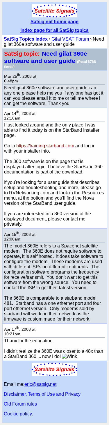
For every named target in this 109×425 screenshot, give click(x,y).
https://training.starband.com (45, 145)
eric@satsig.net (40, 384)
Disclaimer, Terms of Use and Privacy (42, 394)
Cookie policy (18, 413)
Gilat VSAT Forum (70, 39)
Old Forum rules (20, 404)
